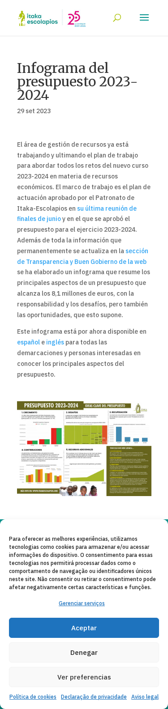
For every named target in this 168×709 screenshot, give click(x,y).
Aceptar (84, 628)
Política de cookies (32, 696)
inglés (55, 342)
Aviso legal (145, 696)
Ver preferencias (84, 677)
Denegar (84, 652)
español (28, 342)
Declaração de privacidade (94, 696)
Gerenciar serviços (82, 603)
